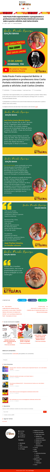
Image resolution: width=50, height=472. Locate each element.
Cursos (36, 447)
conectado (15, 353)
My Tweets (4, 421)
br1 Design (22, 449)
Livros (37, 455)
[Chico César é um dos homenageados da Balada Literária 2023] (5, 392)
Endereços (38, 463)
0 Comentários (37, 90)
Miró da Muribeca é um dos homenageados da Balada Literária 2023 (25, 399)
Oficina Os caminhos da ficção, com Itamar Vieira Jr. (22, 376)
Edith (21, 445)
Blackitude (22, 443)
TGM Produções (24, 447)
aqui (36, 106)
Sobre (35, 464)
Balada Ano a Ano (38, 430)
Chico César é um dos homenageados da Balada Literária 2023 (24, 391)
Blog (35, 449)
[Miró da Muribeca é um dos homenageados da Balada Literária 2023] (5, 400)
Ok (45, 411)
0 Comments (17, 370)
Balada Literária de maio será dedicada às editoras (10, 341)
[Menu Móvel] (28, 9)
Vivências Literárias (41, 453)
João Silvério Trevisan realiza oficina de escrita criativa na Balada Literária (40, 337)
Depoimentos (39, 446)
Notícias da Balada (17, 90)
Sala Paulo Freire (27, 90)
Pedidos (38, 461)
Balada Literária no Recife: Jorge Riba (25, 340)
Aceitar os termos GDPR (9, 414)
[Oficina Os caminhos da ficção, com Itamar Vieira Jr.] (5, 377)
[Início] (2, 23)
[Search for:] (24, 359)
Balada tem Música (41, 440)
